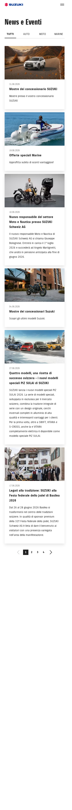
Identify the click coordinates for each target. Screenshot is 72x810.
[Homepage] (14, 4)
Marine (58, 34)
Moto (42, 34)
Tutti (10, 34)
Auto (26, 34)
